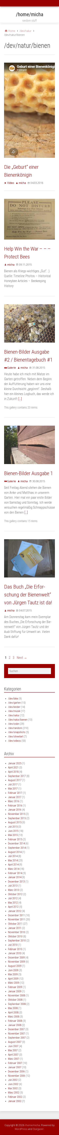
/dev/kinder (14, 707)
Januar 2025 (14, 763)
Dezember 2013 (16, 881)
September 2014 (17, 847)
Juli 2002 (13, 1079)
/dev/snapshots (16, 732)
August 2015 (14, 822)
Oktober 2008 (15, 999)
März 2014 (13, 868)
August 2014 (14, 852)
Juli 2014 (13, 856)
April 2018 (13, 771)
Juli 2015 (13, 826)
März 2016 (13, 801)
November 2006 (16, 1075)
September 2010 (17, 940)
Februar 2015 (15, 839)
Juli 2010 (13, 944)
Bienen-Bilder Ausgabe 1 (28, 473)
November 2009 (16, 961)
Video (10, 183)
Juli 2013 (13, 885)
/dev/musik (14, 711)
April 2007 (13, 1054)
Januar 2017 (14, 797)
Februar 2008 (15, 1020)
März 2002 (13, 1092)
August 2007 (14, 1042)
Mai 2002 (13, 1088)
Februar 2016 (15, 805)
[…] (20, 399)
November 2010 (16, 932)
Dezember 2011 (16, 915)
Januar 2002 (14, 1101)
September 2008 (17, 1004)
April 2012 (13, 906)
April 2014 (13, 864)
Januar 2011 (14, 928)
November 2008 (16, 995)
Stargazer (38, 1129)
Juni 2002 (13, 1084)
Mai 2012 (13, 902)
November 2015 (16, 814)
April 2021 (13, 767)
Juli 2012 (13, 898)
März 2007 (13, 1058)
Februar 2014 (15, 873)
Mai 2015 (13, 835)
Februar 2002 (15, 1096)
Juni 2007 (13, 1046)
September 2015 (17, 818)
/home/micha (29, 14)
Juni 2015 (13, 830)
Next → (22, 658)
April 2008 (13, 1012)
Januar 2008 (14, 1025)
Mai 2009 (13, 974)
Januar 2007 (14, 1067)
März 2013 (13, 890)
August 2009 (14, 966)
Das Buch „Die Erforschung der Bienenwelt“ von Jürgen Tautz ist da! (28, 595)
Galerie (11, 367)
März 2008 (13, 1016)
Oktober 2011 (15, 923)
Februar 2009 (15, 987)
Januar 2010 (14, 953)
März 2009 (13, 982)
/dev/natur (13, 715)
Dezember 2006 (16, 1071)
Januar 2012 (14, 911)
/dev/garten (14, 702)
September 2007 (17, 1037)
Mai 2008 (13, 1008)
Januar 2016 (14, 809)
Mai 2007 (13, 1050)
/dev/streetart (15, 736)
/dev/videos (14, 740)
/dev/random (15, 728)
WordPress (21, 1129)
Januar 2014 (14, 877)
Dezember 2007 (16, 1029)
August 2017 (14, 780)
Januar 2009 (14, 991)
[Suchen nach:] (29, 671)
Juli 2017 (13, 784)
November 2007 (16, 1033)
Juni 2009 (13, 970)
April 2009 (13, 978)
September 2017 (17, 776)
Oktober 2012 (15, 894)
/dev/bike (13, 698)
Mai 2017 (13, 788)
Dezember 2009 (16, 957)
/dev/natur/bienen (17, 719)
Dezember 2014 (16, 843)
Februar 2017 (15, 792)
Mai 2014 (13, 860)
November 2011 (16, 919)
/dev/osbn (13, 723)
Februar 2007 (15, 1063)
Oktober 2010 (15, 936)
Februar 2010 (15, 949)
